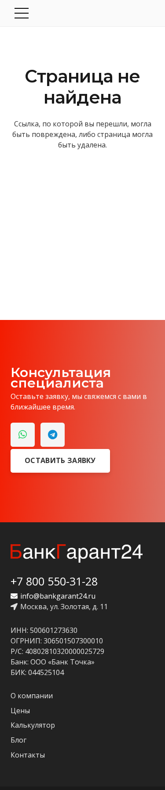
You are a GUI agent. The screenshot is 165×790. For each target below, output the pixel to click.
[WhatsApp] (23, 435)
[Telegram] (52, 435)
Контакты (28, 755)
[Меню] (83, 13)
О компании (32, 695)
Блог (18, 740)
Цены (20, 710)
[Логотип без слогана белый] (77, 553)
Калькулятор (33, 725)
